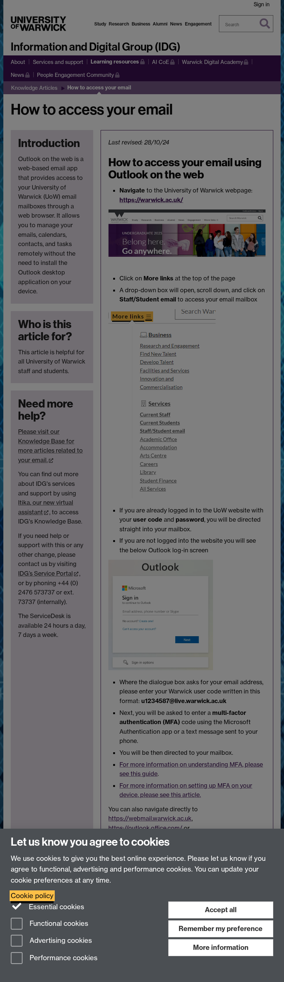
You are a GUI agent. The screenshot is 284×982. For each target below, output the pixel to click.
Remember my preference (221, 928)
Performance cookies (63, 958)
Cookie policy (32, 895)
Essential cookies (55, 907)
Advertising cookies (60, 941)
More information (220, 947)
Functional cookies (58, 923)
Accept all (221, 910)
